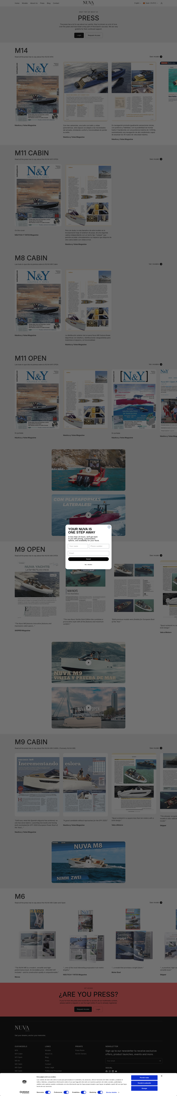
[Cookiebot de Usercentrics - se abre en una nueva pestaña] (24, 1092)
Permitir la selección (144, 1083)
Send (88, 559)
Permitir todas (144, 1077)
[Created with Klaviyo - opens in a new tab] (88, 570)
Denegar (144, 1088)
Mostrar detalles (111, 1092)
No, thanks (88, 564)
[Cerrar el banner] (161, 1076)
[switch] (66, 1092)
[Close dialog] (109, 527)
